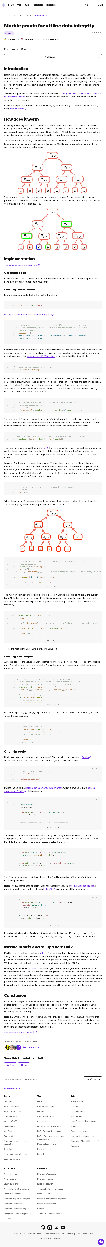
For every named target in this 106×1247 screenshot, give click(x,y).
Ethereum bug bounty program (17, 1199)
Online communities (12, 1179)
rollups (42, 953)
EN (101, 4)
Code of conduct (51, 1234)
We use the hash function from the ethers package (30, 314)
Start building (76, 1116)
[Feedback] (101, 1242)
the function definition (82, 886)
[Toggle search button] (86, 5)
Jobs (63, 1234)
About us (17, 1234)
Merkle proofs (18, 108)
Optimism (33, 968)
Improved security (45, 1184)
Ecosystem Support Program (17, 1214)
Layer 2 (40, 1154)
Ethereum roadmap (45, 1179)
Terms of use (87, 1234)
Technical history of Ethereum (50, 1189)
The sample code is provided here (22, 265)
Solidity (86, 757)
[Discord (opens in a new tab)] (63, 1227)
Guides (40, 1101)
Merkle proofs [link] (42, 15)
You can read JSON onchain (42, 356)
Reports (40, 1208)
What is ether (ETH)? (13, 1111)
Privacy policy (73, 1234)
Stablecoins (42, 1121)
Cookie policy (45, 1238)
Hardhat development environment (43, 788)
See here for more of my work (20, 1032)
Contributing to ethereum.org (16, 1189)
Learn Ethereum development (83, 1121)
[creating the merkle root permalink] (3, 289)
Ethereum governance (46, 1204)
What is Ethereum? (12, 1106)
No (26, 1065)
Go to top (95, 1079)
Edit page (26, 49)
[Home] (3, 5)
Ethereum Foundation (13, 1204)
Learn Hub (8, 1101)
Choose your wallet (45, 1106)
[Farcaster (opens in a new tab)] (49, 1227)
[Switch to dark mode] (92, 5)
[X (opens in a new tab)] (56, 1227)
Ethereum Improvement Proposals (51, 1199)
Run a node (9, 1136)
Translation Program (12, 1194)
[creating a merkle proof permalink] (3, 656)
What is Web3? (10, 1121)
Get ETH (40, 1111)
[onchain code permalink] (3, 752)
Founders (75, 1146)
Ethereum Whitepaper (46, 1174)
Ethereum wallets (11, 1116)
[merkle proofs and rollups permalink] (3, 947)
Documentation (77, 1111)
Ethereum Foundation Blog (16, 1208)
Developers (10, 15)
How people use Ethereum (15, 1154)
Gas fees (8, 1131)
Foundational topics (79, 1131)
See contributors (30, 1047)
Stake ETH (41, 1149)
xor (46, 448)
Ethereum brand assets (32, 1234)
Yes (12, 1065)
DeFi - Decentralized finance (49, 1131)
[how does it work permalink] (3, 119)
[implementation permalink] (3, 258)
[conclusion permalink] (3, 995)
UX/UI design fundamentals (82, 1136)
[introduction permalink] (3, 68)
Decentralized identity (46, 1144)
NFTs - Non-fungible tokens (49, 1126)
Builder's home (77, 1101)
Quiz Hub (8, 1149)
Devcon (8, 1218)
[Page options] (17, 49)
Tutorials (25, 15)
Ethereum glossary (12, 1159)
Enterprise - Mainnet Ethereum (85, 1141)
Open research (43, 1194)
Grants (73, 1126)
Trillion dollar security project (49, 1214)
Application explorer (46, 1116)
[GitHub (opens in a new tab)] (43, 1227)
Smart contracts (10, 1126)
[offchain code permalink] (3, 273)
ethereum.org (12, 1088)
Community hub (10, 1174)
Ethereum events (11, 1184)
